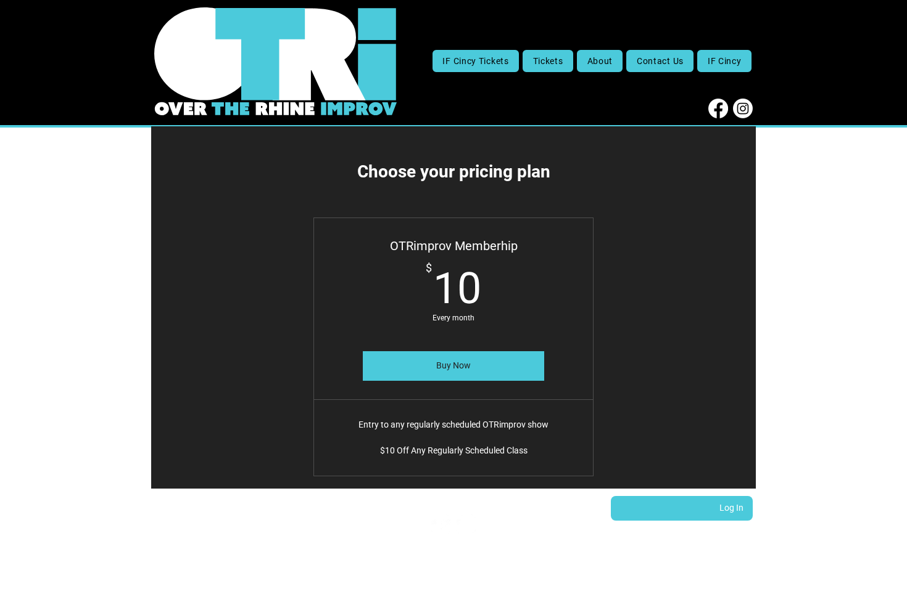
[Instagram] (743, 108)
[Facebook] (718, 108)
